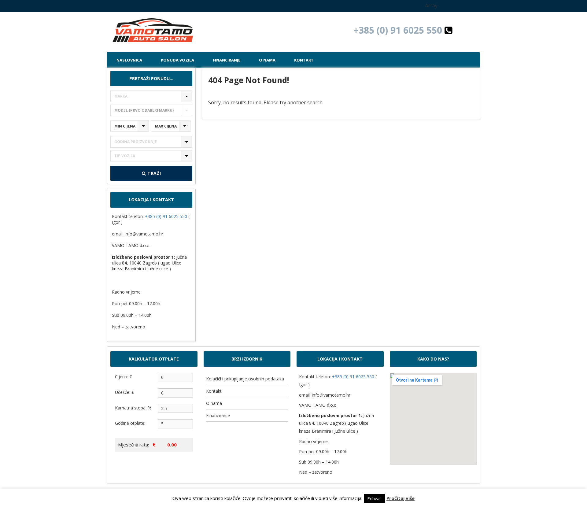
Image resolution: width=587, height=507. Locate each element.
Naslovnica (129, 60)
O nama (267, 60)
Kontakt (304, 60)
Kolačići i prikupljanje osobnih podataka (245, 379)
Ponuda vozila (177, 60)
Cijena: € (123, 376)
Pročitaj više (400, 498)
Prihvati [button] (374, 498)
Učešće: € (124, 392)
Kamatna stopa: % (133, 408)
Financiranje (226, 60)
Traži (153, 173)
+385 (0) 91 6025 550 (399, 30)
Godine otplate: (130, 423)
